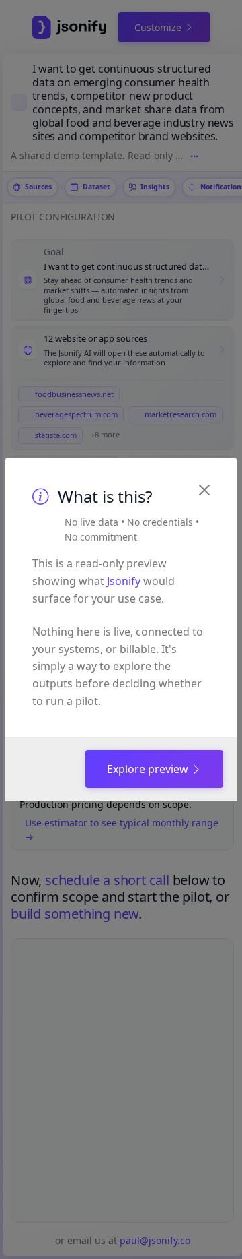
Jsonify (123, 581)
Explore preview (149, 769)
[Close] (204, 490)
